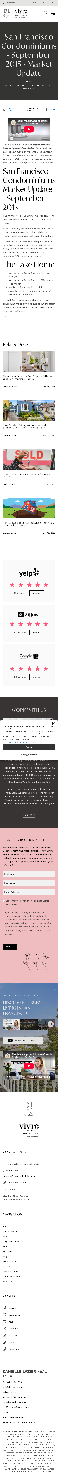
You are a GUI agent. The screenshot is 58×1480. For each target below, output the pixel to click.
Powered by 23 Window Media (19, 1422)
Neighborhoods (11, 1241)
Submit (10, 946)
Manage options (29, 754)
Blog (28, 81)
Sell (5, 1246)
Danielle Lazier (10, 109)
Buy (5, 1236)
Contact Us (29, 814)
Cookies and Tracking (14, 1402)
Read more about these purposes (21, 742)
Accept (29, 747)
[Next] (51, 1024)
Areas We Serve (11, 1276)
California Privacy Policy (16, 1407)
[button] (53, 723)
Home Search (10, 1231)
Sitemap (7, 1281)
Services (7, 1251)
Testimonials (9, 1261)
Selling (52, 110)
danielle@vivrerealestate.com (19, 1176)
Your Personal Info (13, 1417)
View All (37, 593)
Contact (7, 1266)
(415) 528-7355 (10, 1170)
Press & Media (10, 1271)
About (6, 1226)
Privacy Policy (10, 1392)
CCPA (6, 1412)
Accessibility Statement (15, 1397)
